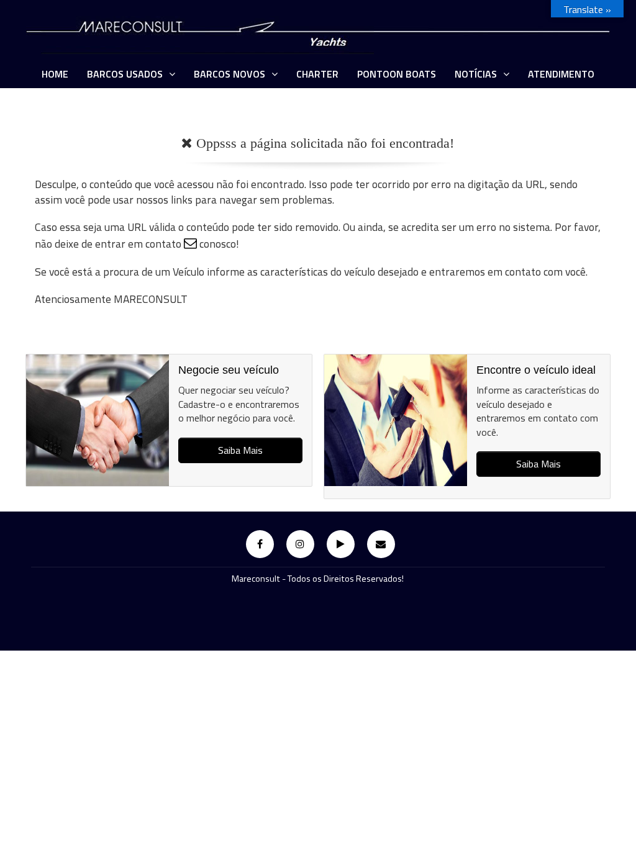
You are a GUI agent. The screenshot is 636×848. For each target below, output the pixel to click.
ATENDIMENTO (561, 73)
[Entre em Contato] (381, 544)
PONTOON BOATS (396, 73)
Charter (317, 73)
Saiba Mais (240, 450)
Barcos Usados (125, 73)
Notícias (476, 73)
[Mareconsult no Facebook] (260, 544)
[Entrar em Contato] (190, 243)
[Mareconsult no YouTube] (341, 544)
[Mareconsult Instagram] (300, 544)
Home (55, 73)
